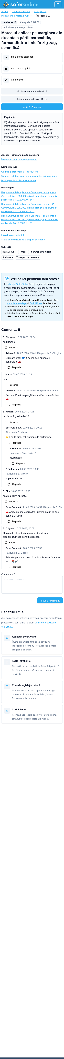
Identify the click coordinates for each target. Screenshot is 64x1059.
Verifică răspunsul (32, 107)
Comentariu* (8, 574)
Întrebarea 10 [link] (43, 15)
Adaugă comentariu (50, 600)
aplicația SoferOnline (18, 284)
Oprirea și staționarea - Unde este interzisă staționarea (29, 176)
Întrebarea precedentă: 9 (34, 91)
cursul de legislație (17, 303)
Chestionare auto (21, 11)
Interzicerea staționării (12, 235)
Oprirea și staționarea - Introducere (19, 171)
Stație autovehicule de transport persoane (23, 239)
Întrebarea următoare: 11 (30, 99)
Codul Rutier (36, 303)
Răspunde (13, 347)
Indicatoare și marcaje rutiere (16, 15)
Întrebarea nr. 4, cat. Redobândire (19, 159)
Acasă (4, 11)
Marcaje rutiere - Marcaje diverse (18, 180)
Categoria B (40, 11)
